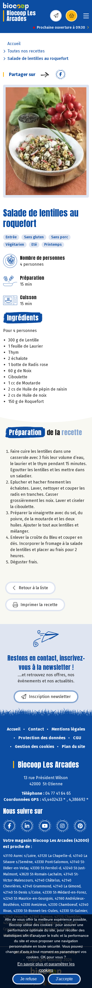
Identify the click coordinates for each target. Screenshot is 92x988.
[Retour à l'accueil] (16, 6)
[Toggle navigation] (86, 17)
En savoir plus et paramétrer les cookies (46, 966)
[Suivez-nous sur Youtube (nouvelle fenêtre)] (44, 826)
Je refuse (28, 979)
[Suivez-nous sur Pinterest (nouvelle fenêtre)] (80, 826)
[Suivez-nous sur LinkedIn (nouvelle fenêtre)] (27, 826)
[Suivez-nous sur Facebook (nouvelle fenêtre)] (9, 826)
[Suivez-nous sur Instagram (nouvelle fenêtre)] (62, 826)
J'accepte (64, 979)
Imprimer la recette (38, 604)
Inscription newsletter (50, 696)
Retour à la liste (33, 587)
